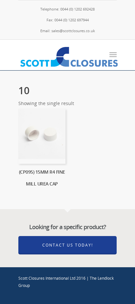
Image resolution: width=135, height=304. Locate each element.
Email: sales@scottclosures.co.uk (67, 30)
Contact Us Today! (67, 245)
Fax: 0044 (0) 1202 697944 (68, 19)
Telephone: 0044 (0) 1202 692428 (67, 9)
